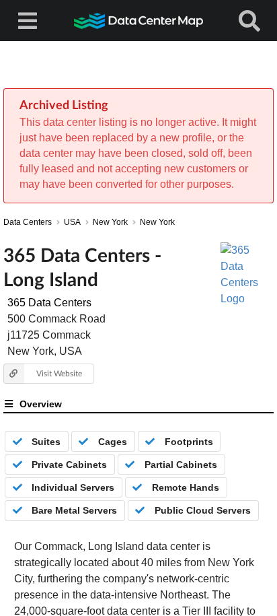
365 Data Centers (49, 302)
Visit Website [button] (59, 373)
